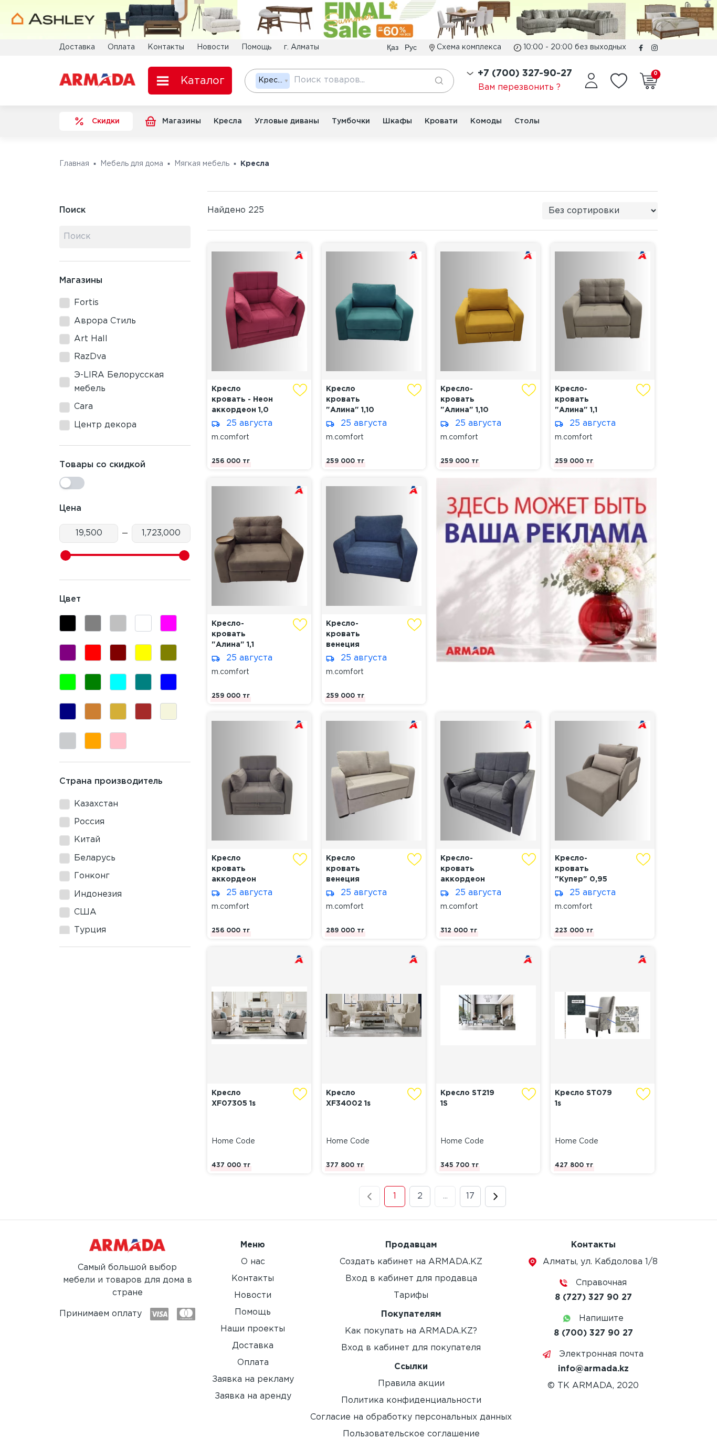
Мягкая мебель (201, 164)
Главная (74, 164)
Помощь (256, 47)
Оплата (121, 47)
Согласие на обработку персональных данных (411, 1417)
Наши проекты (252, 1329)
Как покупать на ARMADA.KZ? (411, 1331)
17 (470, 1196)
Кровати (441, 121)
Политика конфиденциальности (411, 1400)
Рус (411, 47)
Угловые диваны (287, 121)
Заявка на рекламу (253, 1379)
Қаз (392, 47)
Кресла (228, 121)
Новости (213, 47)
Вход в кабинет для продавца (411, 1279)
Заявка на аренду (253, 1396)
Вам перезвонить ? (519, 87)
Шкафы (397, 121)
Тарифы (411, 1295)
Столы (527, 121)
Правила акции (411, 1384)
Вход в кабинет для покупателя (411, 1348)
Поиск (72, 210)
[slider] (65, 555)
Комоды (486, 121)
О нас (253, 1262)
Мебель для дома (131, 164)
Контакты (165, 47)
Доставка (77, 47)
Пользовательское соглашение (411, 1434)
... (445, 1196)
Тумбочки (351, 121)
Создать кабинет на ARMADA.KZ (411, 1262)
